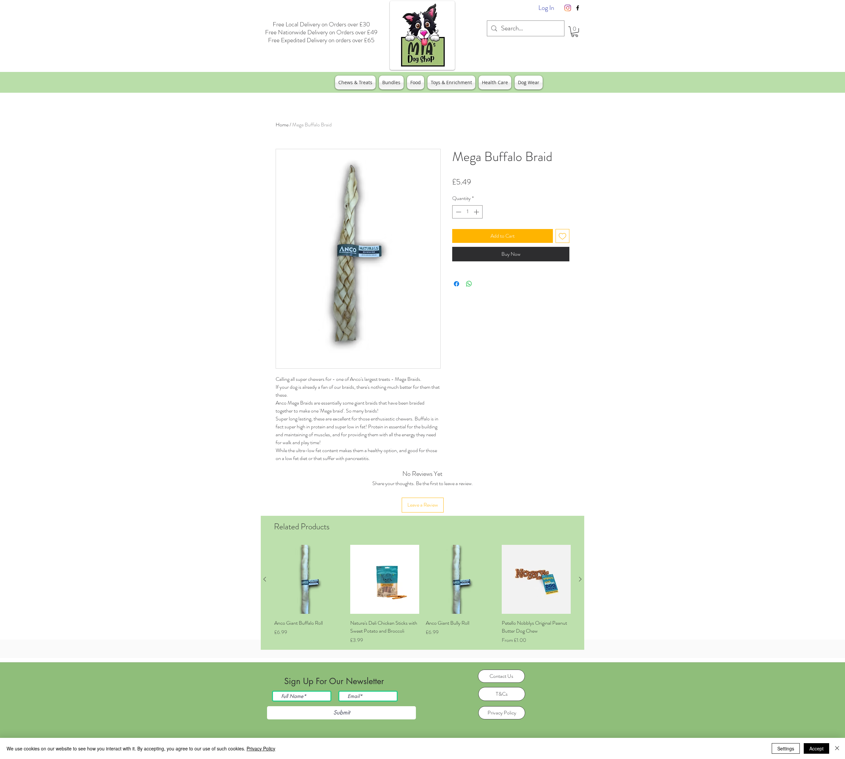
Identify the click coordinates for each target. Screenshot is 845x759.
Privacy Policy (261, 748)
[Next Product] (580, 579)
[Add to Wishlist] (562, 236)
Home (282, 124)
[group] (422, 594)
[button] (574, 31)
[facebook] (577, 8)
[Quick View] (309, 579)
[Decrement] (457, 212)
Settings (785, 748)
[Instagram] (567, 8)
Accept (816, 748)
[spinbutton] (467, 212)
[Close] (837, 748)
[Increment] (477, 212)
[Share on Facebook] (456, 284)
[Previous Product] (265, 579)
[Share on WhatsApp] (469, 284)
